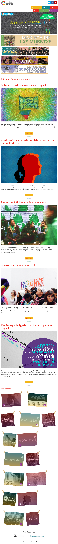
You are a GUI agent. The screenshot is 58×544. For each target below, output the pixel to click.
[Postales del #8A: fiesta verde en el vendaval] (29, 225)
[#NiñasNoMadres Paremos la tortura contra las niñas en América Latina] (11, 400)
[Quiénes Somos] (7, 419)
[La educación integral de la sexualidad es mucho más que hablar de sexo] (29, 164)
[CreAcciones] (32, 459)
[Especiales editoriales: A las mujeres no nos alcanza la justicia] (29, 69)
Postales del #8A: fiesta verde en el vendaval (23, 202)
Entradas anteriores (6, 388)
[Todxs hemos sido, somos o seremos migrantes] (29, 104)
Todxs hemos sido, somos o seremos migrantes (24, 85)
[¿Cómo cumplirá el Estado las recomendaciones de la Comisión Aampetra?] (37, 400)
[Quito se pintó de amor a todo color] (29, 286)
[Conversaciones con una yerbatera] (14, 479)
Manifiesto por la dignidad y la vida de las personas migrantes (26, 326)
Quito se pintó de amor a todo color (19, 265)
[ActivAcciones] (48, 419)
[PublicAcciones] (10, 439)
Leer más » (29, 133)
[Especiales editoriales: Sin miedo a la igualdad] (29, 51)
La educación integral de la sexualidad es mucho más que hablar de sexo (27, 142)
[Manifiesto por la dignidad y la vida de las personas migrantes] (29, 349)
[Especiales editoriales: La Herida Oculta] (29, 60)
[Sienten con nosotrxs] (10, 498)
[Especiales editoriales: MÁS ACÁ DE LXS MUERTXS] (29, 40)
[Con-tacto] (32, 518)
